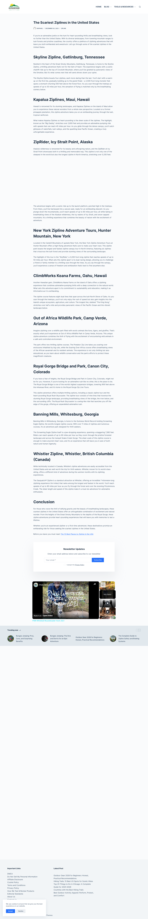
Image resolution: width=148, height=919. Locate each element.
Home (98, 7)
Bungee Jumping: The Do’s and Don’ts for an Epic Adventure (60, 638)
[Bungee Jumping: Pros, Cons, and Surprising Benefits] (10, 638)
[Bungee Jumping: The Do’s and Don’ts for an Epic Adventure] (44, 638)
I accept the (75, 565)
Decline (20, 911)
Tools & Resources (123, 7)
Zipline (63, 28)
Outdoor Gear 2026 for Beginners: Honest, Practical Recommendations (90, 638)
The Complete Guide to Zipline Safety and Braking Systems (128, 638)
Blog (106, 7)
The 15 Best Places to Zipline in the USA (77, 534)
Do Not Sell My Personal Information (22, 877)
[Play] (107, 603)
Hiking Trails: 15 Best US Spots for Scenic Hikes (73, 881)
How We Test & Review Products (20, 891)
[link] (36, 585)
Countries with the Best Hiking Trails (68, 890)
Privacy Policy (79, 565)
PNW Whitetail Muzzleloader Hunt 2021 (57, 585)
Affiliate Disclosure (15, 879)
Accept (10, 911)
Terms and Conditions (16, 885)
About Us (11, 897)
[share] (95, 584)
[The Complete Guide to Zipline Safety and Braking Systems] (113, 638)
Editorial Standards (15, 894)
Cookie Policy (13, 882)
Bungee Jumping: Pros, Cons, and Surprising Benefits (25, 638)
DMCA (10, 874)
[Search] (140, 7)
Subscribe (98, 560)
